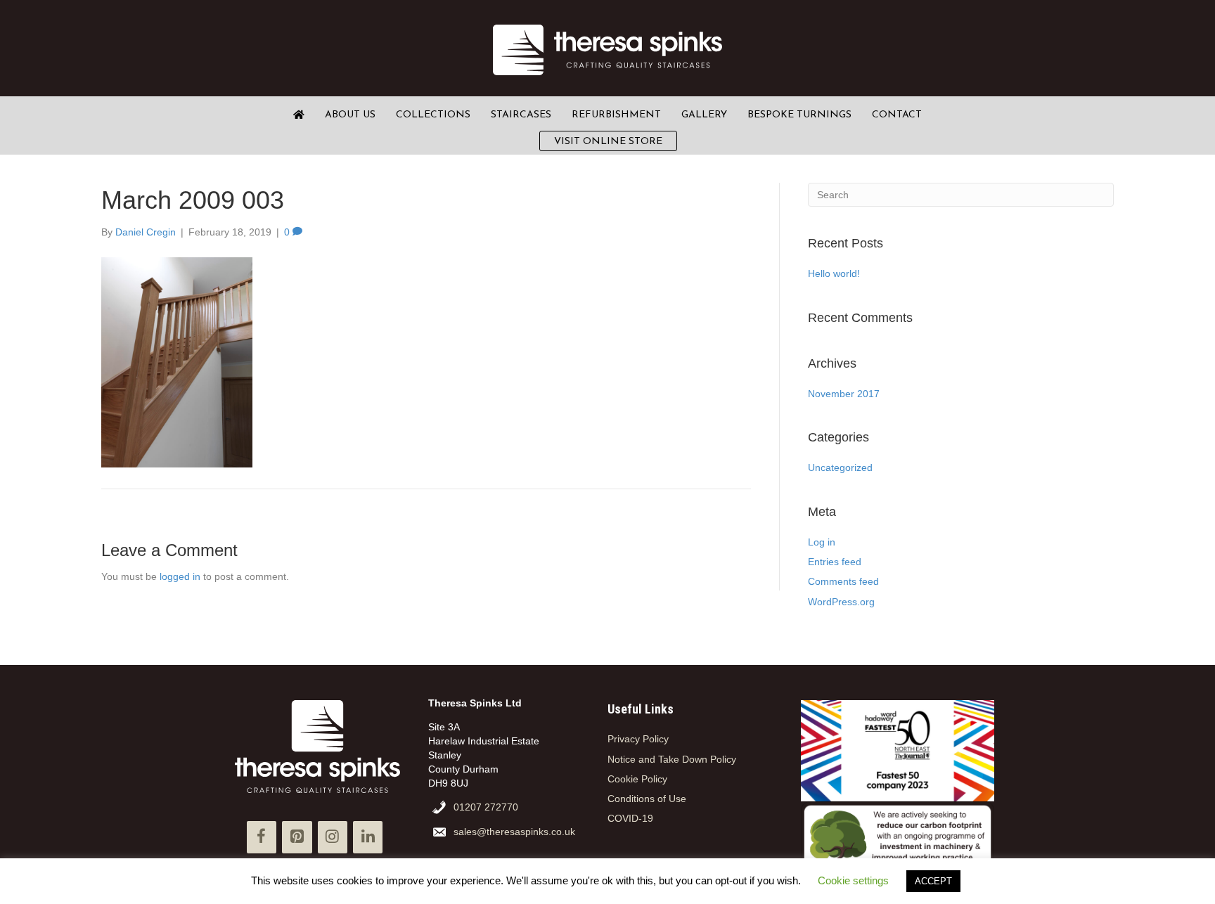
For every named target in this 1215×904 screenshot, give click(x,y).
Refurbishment (616, 115)
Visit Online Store (608, 141)
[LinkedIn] (367, 837)
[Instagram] (332, 837)
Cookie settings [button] (853, 880)
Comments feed (843, 581)
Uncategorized (840, 467)
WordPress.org (841, 601)
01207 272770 (486, 807)
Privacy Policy (638, 738)
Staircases (521, 115)
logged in (180, 576)
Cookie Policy (637, 778)
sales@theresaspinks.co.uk (514, 831)
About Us (350, 115)
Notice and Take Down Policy (672, 759)
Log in (821, 542)
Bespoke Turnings (799, 115)
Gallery (704, 115)
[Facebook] (261, 837)
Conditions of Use (647, 798)
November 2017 (844, 393)
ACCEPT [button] (933, 881)
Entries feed (834, 561)
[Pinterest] (296, 837)
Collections (433, 115)
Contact (897, 115)
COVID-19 (630, 818)
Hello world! (834, 273)
